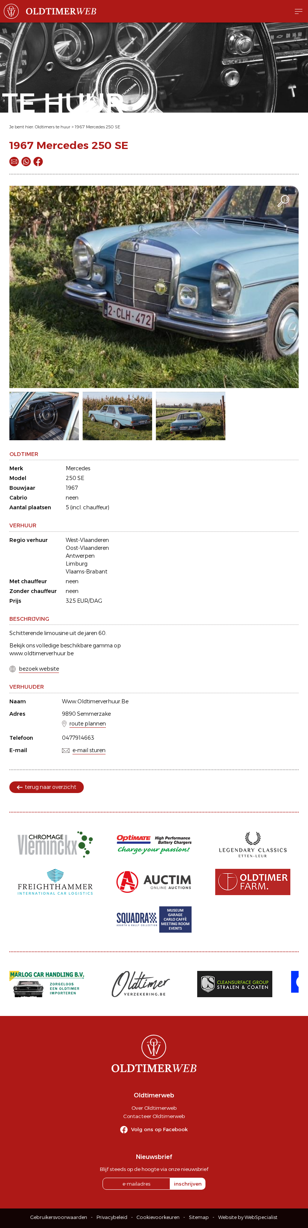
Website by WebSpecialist (248, 1217)
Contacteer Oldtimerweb (154, 1116)
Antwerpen (80, 555)
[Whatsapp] (26, 161)
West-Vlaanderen (87, 540)
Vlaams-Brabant (86, 571)
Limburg (77, 563)
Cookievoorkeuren (158, 1217)
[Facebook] (38, 161)
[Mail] (14, 161)
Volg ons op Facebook (159, 1129)
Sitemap (199, 1217)
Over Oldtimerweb (154, 1108)
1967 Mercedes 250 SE (97, 126)
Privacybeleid (112, 1217)
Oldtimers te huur (52, 126)
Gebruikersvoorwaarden (58, 1217)
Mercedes (78, 468)
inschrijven (188, 1184)
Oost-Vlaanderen (87, 548)
